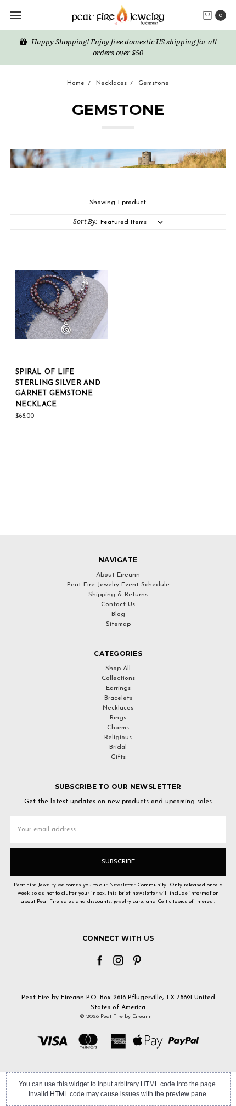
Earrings (118, 688)
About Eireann (118, 575)
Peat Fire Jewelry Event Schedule (118, 584)
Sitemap (118, 624)
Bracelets (118, 698)
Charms (118, 727)
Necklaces (118, 708)
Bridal (118, 747)
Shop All (118, 668)
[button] (118, 515)
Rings (118, 718)
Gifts (118, 757)
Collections (118, 678)
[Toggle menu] (15, 15)
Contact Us (118, 604)
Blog (118, 614)
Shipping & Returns (118, 594)
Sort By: (85, 221)
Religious (118, 737)
